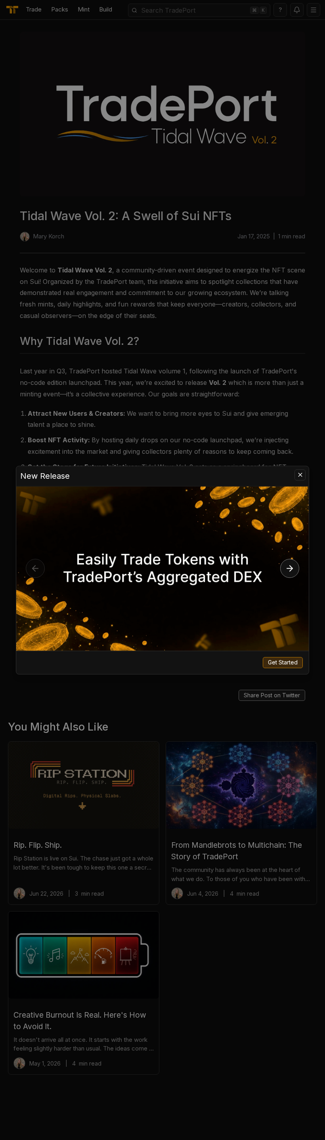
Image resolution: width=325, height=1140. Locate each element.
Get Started (283, 662)
